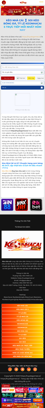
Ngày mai (40, 78)
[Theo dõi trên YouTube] (22, 369)
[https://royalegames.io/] (23, 2)
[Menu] (4, 2)
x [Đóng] (6, 386)
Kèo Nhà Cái (6, 171)
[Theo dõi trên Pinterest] (16, 369)
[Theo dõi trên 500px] (29, 369)
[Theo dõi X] (10, 369)
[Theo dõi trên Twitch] (35, 369)
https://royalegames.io (31, 37)
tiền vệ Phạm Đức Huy (28, 366)
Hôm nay (31, 78)
